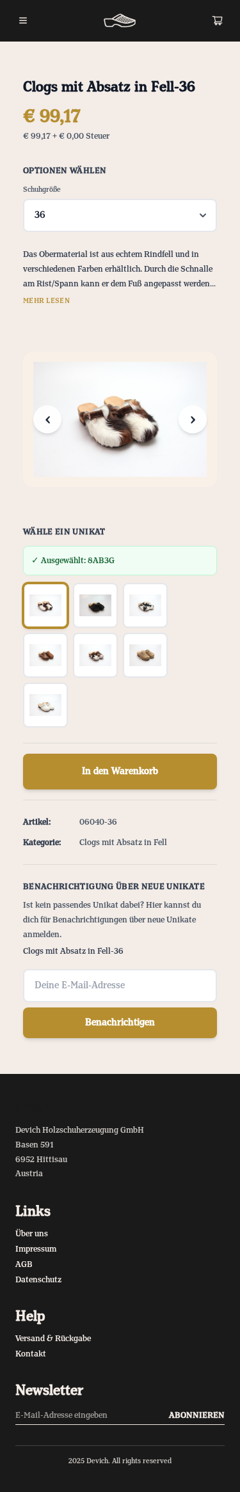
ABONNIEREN (197, 1415)
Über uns (31, 1233)
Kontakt (30, 1353)
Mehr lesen (46, 301)
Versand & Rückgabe (53, 1338)
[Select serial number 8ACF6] (95, 605)
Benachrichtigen (120, 1023)
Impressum (35, 1249)
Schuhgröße (42, 190)
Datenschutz (38, 1279)
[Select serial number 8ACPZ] (45, 655)
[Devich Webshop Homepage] (120, 20)
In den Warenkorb (120, 771)
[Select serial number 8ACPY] (145, 605)
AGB (24, 1264)
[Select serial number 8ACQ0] (95, 655)
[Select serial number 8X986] (45, 705)
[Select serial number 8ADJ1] (145, 655)
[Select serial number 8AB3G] (45, 605)
